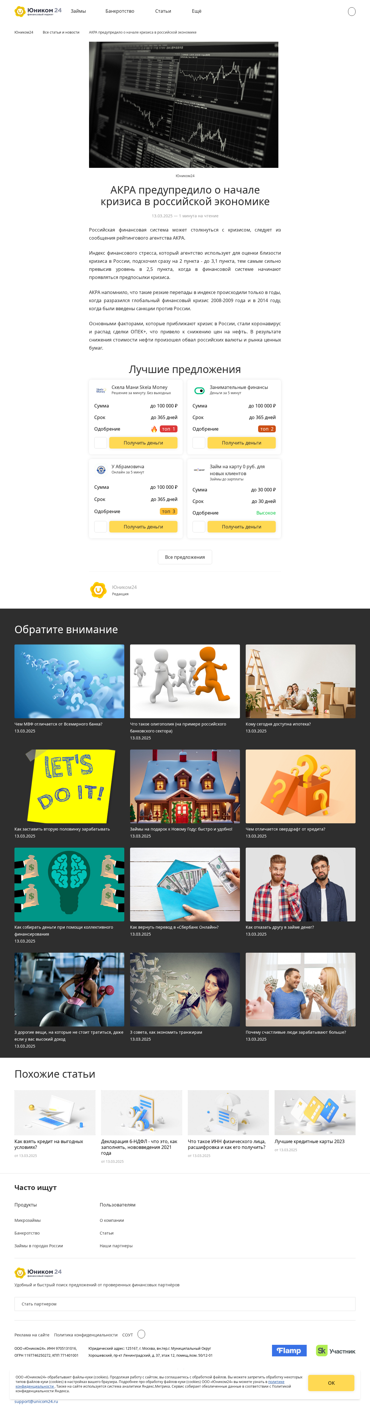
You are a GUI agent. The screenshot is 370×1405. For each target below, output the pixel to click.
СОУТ (127, 1335)
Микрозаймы (27, 1220)
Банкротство (120, 11)
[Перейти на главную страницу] (38, 11)
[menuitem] (82, 11)
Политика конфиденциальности (86, 1335)
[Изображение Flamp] (289, 1352)
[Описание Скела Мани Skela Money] (100, 443)
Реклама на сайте (31, 1335)
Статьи (163, 11)
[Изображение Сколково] (336, 1352)
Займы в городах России (38, 1245)
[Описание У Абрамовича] (100, 526)
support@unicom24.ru (36, 1401)
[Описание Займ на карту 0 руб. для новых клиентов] (199, 526)
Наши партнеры (116, 1245)
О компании (112, 1220)
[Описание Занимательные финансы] (199, 443)
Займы (78, 11)
